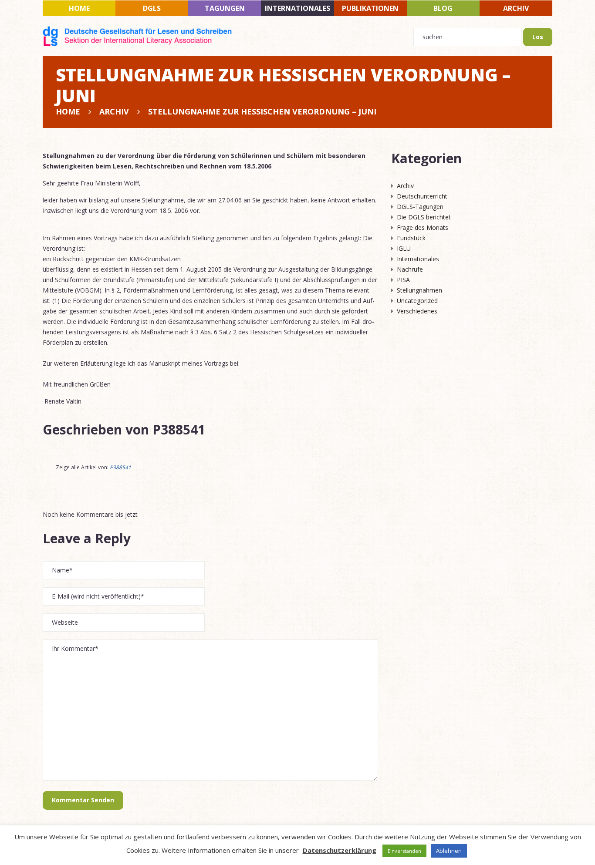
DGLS (152, 8)
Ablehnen (449, 851)
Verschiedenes (417, 311)
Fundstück (411, 238)
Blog (443, 8)
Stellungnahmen (419, 290)
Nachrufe (410, 269)
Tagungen (225, 8)
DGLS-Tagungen (420, 206)
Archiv (516, 8)
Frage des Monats (422, 227)
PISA (403, 280)
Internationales (297, 8)
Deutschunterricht (422, 196)
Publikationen (370, 8)
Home (79, 8)
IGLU (404, 248)
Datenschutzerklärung (339, 850)
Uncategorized (417, 300)
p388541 (178, 429)
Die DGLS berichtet (424, 217)
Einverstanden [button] (404, 851)
